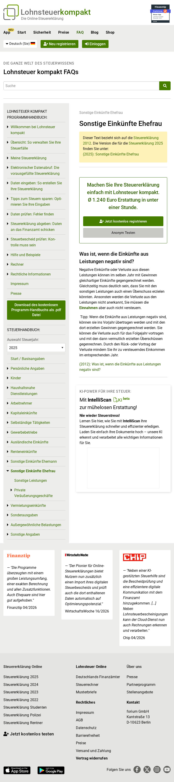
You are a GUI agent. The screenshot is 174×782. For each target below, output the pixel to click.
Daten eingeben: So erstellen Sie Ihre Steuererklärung (36, 186)
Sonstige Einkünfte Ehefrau (101, 112)
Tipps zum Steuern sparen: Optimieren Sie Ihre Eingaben (36, 202)
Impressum (20, 284)
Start (21, 32)
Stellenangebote (140, 692)
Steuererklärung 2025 (146, 143)
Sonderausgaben (24, 515)
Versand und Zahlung (93, 751)
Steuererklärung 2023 (20, 692)
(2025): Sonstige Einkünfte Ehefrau (111, 154)
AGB (79, 720)
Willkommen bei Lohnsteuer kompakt (33, 130)
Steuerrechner (87, 684)
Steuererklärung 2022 (20, 700)
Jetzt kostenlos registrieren (125, 221)
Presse (16, 293)
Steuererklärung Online (22, 667)
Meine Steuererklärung (28, 158)
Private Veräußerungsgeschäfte (33, 493)
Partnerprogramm (141, 684)
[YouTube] (167, 769)
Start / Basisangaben (28, 359)
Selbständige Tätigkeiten (30, 422)
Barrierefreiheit (88, 735)
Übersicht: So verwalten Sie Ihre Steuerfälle (36, 145)
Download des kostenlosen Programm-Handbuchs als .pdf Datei (36, 310)
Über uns (134, 667)
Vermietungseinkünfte (28, 505)
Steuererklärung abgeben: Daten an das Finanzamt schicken (36, 227)
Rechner (17, 264)
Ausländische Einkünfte (29, 442)
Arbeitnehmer (21, 403)
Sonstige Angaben (25, 534)
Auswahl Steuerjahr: (23, 339)
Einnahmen (88, 308)
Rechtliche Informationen (31, 274)
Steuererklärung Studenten (25, 707)
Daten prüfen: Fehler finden (32, 214)
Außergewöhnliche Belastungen (36, 525)
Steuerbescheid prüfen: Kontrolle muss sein (33, 242)
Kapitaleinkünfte (24, 413)
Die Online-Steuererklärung (42, 18)
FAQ (80, 32)
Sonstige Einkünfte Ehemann (34, 461)
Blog (95, 32)
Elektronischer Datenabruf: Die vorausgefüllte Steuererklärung (35, 170)
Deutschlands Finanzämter (98, 677)
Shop (110, 32)
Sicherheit (42, 32)
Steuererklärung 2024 (20, 684)
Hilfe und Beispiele (25, 255)
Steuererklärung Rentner (23, 723)
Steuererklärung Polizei (22, 715)
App (6, 32)
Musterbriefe (86, 692)
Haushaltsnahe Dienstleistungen (24, 391)
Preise (63, 32)
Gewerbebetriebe (24, 432)
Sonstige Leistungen (30, 480)
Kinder (16, 378)
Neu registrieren (61, 44)
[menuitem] (20, 44)
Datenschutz (86, 728)
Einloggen (97, 44)
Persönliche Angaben (27, 368)
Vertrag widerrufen (92, 758)
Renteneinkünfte (24, 452)
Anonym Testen (123, 233)
